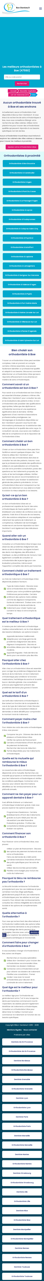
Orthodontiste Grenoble (22, 1089)
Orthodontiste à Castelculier (22, 173)
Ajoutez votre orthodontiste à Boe (22, 147)
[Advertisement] (22, 42)
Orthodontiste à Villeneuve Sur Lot (22, 322)
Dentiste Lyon (22, 1098)
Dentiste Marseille (22, 1135)
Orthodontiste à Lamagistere (22, 266)
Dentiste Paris (22, 1117)
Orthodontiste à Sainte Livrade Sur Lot (22, 312)
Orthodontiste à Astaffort (22, 247)
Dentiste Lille (22, 1192)
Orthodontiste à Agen (22, 182)
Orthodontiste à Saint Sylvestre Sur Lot (22, 340)
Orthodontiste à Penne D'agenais (22, 331)
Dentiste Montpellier (22, 1229)
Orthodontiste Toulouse (22, 1276)
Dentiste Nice (22, 1210)
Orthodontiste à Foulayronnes (22, 219)
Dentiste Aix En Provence (22, 1042)
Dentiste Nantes (22, 1154)
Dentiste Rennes (22, 1248)
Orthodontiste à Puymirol (22, 238)
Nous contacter (30, 1030)
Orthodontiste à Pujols (22, 294)
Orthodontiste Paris (22, 1126)
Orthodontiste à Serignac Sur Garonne (22, 275)
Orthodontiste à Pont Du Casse (22, 191)
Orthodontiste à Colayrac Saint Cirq (22, 228)
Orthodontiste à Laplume (22, 256)
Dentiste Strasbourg (22, 1173)
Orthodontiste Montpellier (22, 1239)
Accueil (13, 91)
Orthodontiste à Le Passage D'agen (22, 201)
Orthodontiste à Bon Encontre (22, 163)
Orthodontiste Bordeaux (22, 1070)
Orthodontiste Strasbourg (22, 1182)
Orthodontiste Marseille (22, 1145)
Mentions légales (14, 1030)
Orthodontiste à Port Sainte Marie (22, 303)
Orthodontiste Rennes (22, 1257)
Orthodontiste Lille (22, 1201)
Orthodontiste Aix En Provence (22, 1051)
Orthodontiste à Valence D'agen (22, 284)
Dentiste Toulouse (22, 1267)
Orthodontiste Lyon (22, 1107)
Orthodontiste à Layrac (22, 210)
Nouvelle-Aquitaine (28, 91)
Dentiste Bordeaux (22, 1060)
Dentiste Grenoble (22, 1079)
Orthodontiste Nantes (22, 1164)
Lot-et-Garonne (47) (20, 95)
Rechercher (22, 83)
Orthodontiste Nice (22, 1220)
